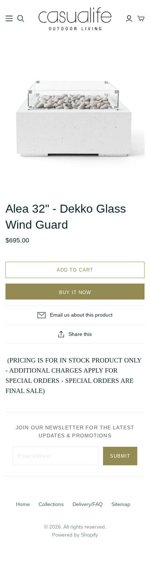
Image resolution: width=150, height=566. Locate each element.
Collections (51, 504)
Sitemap (120, 504)
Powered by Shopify (75, 535)
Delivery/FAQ (87, 504)
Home (23, 504)
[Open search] (20, 18)
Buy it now (75, 292)
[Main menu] (9, 18)
